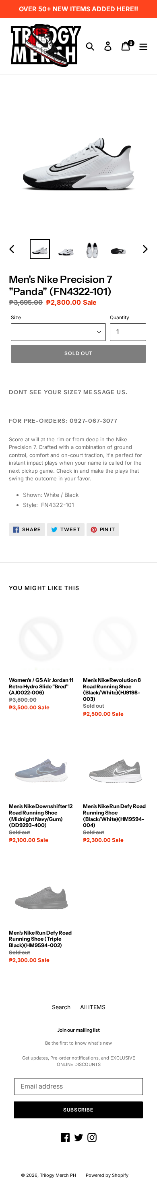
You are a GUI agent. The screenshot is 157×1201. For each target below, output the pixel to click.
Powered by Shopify (107, 1175)
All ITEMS (92, 1007)
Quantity (119, 317)
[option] (40, 249)
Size (16, 317)
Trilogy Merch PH (58, 1175)
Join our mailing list (79, 1030)
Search (61, 1007)
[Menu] (143, 46)
